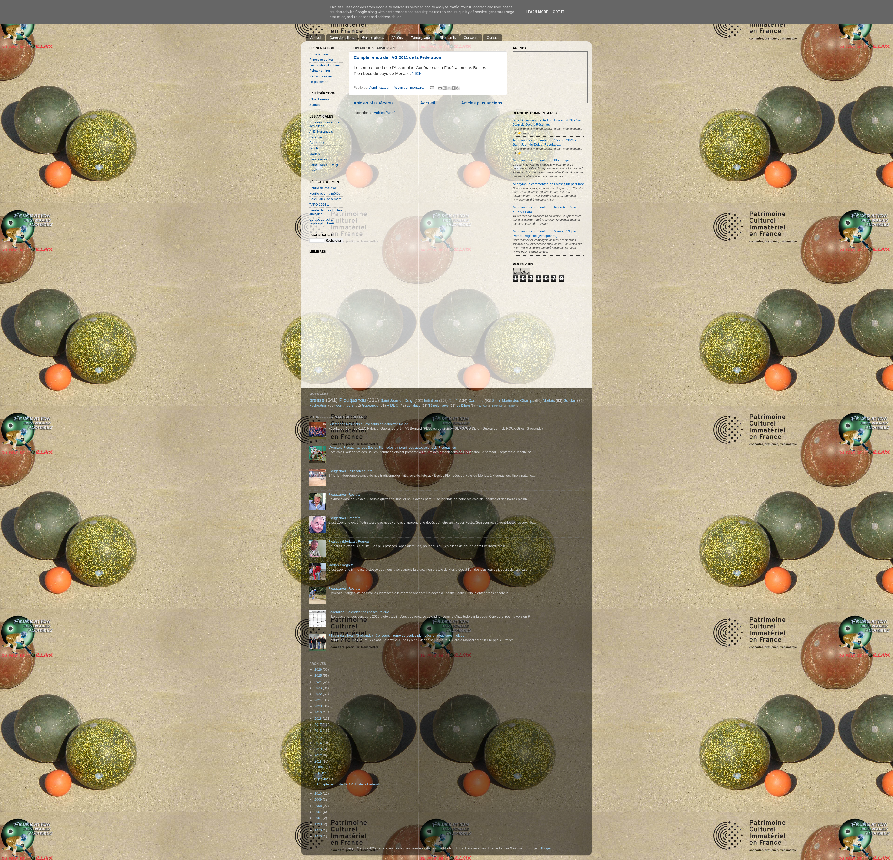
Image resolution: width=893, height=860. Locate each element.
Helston (511, 405)
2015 (318, 737)
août (322, 767)
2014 (318, 743)
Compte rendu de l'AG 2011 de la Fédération (397, 57)
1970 (318, 836)
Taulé (313, 170)
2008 (318, 806)
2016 (318, 730)
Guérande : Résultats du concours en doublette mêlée (368, 424)
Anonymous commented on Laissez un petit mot (548, 184)
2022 (318, 694)
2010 (318, 793)
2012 (318, 755)
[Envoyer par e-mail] (440, 88)
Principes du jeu (321, 59)
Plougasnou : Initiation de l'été (350, 471)
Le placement (319, 82)
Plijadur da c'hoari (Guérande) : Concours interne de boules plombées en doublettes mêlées (396, 635)
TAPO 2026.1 (319, 204)
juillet (322, 773)
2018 (318, 718)
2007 (318, 812)
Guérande (316, 142)
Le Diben (463, 405)
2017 (318, 724)
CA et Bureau (319, 99)
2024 (318, 682)
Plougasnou (318, 159)
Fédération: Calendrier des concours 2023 (359, 612)
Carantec (316, 137)
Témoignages (421, 38)
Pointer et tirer (319, 70)
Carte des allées (342, 38)
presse (316, 400)
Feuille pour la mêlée (324, 193)
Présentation (318, 54)
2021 (318, 700)
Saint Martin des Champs (513, 400)
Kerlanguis (344, 405)
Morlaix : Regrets (340, 565)
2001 (318, 818)
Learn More (537, 12)
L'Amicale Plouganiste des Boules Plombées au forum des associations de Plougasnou (392, 447)
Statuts (314, 105)
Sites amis (448, 38)
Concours (471, 38)
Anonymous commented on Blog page (541, 160)
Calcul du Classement (325, 199)
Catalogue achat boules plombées (321, 221)
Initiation (431, 400)
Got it (559, 12)
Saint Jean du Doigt (323, 165)
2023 (318, 688)
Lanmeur (497, 405)
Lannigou (413, 405)
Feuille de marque (322, 188)
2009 (318, 799)
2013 (318, 749)
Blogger (545, 848)
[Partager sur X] (448, 88)
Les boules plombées (325, 65)
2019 (318, 712)
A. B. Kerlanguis (321, 131)
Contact (493, 38)
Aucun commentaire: (409, 87)
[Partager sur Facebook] (453, 88)
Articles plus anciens (481, 103)
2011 (318, 761)
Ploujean (481, 405)
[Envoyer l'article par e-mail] (431, 87)
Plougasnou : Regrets (344, 494)
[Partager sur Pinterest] (457, 88)
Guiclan (314, 148)
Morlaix (314, 154)
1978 (318, 830)
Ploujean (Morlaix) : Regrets (349, 541)
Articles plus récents (373, 103)
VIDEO (392, 405)
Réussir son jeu (320, 76)
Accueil (315, 38)
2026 (318, 669)
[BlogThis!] (444, 88)
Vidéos (397, 38)
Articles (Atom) (385, 112)
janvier (323, 779)
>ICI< (417, 73)
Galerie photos (373, 38)
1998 (318, 824)
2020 (318, 706)
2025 (318, 675)
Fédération (318, 405)
